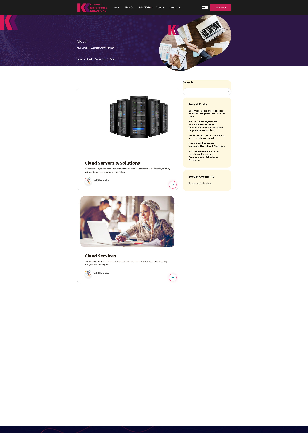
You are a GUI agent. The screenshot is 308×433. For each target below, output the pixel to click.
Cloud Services (100, 256)
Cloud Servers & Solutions (112, 163)
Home (80, 59)
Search (188, 82)
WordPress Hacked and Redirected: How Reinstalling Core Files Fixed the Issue (206, 114)
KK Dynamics (102, 180)
